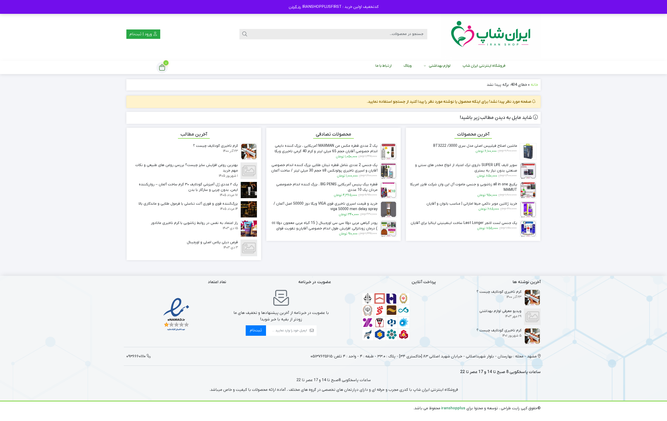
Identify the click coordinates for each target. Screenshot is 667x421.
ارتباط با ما (383, 65)
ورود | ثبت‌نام (141, 34)
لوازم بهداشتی (439, 65)
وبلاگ (408, 65)
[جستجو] (244, 34)
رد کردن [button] (295, 6)
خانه (534, 84)
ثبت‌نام (256, 330)
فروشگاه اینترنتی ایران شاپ (483, 65)
